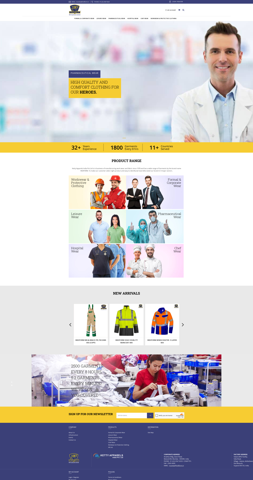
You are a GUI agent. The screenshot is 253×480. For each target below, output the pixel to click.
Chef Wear (111, 442)
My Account (74, 472)
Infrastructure (73, 435)
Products (112, 427)
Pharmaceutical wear (115, 437)
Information (153, 427)
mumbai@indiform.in (82, 2)
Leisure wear (112, 435)
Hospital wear (113, 440)
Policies (111, 472)
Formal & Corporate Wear (116, 432)
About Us (72, 432)
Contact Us (72, 440)
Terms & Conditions (114, 477)
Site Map (151, 432)
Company (72, 427)
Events (71, 437)
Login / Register (177, 1)
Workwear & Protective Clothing (118, 445)
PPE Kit (110, 447)
